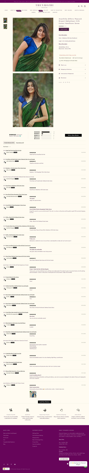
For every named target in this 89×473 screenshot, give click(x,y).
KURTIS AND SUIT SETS (44, 12)
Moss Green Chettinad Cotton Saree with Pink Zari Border (18, 256)
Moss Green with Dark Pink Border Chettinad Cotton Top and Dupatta (20, 294)
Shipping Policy (35, 437)
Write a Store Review (73, 135)
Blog (4, 444)
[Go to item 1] (5, 20)
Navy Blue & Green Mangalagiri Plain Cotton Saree (16, 194)
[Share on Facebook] (63, 82)
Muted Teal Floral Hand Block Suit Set (13, 150)
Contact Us (34, 446)
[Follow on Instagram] (7, 464)
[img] (15, 134)
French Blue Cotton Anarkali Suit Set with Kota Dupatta (17, 312)
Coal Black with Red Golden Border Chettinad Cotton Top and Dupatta (20, 159)
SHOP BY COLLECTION (56, 10)
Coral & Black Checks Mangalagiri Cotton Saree (16, 205)
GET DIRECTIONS (64, 459)
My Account (5, 437)
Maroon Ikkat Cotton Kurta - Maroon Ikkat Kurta (15, 371)
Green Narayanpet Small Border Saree (14, 362)
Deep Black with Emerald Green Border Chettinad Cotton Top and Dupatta (21, 331)
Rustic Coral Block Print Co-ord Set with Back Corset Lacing (18, 245)
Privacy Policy (35, 442)
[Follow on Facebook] (4, 464)
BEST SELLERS (68, 10)
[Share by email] (69, 82)
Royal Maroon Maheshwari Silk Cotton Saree (15, 185)
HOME (6, 10)
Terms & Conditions (36, 444)
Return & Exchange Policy (37, 439)
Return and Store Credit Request (9, 433)
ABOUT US (13, 10)
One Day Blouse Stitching (37, 435)
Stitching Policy (35, 433)
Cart (4, 439)
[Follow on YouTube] (15, 464)
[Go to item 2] (5, 26)
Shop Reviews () (20, 142)
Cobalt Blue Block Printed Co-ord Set (13, 353)
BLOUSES (55, 12)
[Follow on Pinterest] (11, 464)
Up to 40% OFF (44, 10)
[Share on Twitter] (65, 82)
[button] (37, 132)
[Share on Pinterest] (67, 82)
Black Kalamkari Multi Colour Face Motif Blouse (15, 323)
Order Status (5, 435)
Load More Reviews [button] (44, 402)
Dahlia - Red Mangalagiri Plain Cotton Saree (15, 234)
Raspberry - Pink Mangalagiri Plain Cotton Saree (16, 168)
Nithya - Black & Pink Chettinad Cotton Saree (15, 217)
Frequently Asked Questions (9, 442)
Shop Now (64, 29)
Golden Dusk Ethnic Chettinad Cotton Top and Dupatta (17, 286)
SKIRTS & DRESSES (79, 10)
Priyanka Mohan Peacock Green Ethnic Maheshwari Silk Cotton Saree (20, 226)
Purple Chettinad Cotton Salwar (12, 277)
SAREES (34, 12)
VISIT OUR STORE (22, 10)
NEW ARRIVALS (34, 10)
